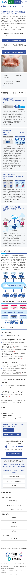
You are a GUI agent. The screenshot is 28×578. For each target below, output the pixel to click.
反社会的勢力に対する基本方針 (7, 568)
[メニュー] (26, 2)
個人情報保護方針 (4, 566)
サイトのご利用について (19, 563)
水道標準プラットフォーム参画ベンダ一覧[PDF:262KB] (12, 395)
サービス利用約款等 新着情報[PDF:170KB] (13, 379)
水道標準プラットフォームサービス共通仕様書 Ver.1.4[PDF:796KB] (13, 343)
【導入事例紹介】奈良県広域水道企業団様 (13, 52)
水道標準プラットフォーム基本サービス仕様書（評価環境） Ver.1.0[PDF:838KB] (14, 369)
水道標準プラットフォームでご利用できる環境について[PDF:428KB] (14, 386)
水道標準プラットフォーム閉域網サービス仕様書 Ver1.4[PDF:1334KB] (13, 354)
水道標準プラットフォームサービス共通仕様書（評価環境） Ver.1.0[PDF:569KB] (14, 365)
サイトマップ (3, 563)
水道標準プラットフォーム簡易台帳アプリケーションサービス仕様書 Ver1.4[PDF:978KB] (14, 357)
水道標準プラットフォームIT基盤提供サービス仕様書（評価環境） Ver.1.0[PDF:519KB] (14, 372)
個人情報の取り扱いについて (20, 566)
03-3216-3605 (15, 446)
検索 (22, 2)
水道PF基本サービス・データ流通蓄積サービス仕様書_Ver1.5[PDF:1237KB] (14, 347)
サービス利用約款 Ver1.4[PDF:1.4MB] (11, 335)
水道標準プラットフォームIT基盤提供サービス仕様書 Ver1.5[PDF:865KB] (14, 350)
